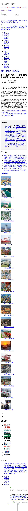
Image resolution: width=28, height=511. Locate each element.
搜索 (17, 14)
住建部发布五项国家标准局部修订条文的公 (15, 167)
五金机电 (23, 463)
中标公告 (16, 71)
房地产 (4, 22)
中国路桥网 (8, 468)
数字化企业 (16, 463)
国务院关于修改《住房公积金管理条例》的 (15, 155)
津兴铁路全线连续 (9, 327)
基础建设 (6, 56)
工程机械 (6, 42)
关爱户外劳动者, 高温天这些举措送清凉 (15, 158)
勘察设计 (6, 37)
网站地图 (6, 484)
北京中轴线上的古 (9, 315)
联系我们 (6, 67)
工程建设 (20, 20)
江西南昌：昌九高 (9, 185)
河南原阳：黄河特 (9, 209)
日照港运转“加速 (8, 362)
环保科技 (6, 54)
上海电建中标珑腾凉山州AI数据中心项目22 (10, 145)
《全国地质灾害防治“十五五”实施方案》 (15, 165)
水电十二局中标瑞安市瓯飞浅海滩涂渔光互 (21, 136)
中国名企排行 (8, 465)
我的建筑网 (10, 467)
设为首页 (3, 10)
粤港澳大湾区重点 (9, 386)
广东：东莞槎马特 (9, 268)
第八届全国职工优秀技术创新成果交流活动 (15, 163)
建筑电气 (15, 22)
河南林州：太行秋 (9, 291)
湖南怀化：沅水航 (9, 197)
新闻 (5, 32)
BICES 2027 (21, 471)
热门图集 (5, 173)
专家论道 (6, 61)
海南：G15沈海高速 (9, 303)
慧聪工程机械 (8, 463)
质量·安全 (6, 66)
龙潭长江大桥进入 (9, 232)
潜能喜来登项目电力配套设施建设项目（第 (21, 127)
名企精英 (6, 62)
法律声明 (6, 481)
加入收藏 (9, 10)
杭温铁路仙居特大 (9, 338)
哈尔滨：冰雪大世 (9, 350)
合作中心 (6, 48)
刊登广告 (6, 479)
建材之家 (17, 467)
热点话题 (6, 64)
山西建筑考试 (16, 465)
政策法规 (6, 34)
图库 (5, 51)
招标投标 (9, 20)
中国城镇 (6, 53)
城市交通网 (24, 467)
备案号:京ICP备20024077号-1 (19, 496)
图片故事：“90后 (8, 409)
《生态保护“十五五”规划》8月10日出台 (14, 162)
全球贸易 (14, 468)
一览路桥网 (13, 470)
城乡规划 (14, 20)
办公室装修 (21, 468)
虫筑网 (15, 471)
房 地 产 (6, 43)
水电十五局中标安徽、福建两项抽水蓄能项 (21, 145)
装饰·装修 (6, 47)
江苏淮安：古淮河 (9, 256)
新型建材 (9, 471)
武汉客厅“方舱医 (8, 397)
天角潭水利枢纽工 (9, 279)
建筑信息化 (9, 22)
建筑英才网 (12, 473)
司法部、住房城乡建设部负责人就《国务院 (15, 157)
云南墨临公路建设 (9, 374)
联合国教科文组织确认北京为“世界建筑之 (15, 170)
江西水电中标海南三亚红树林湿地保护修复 (10, 136)
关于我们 (6, 476)
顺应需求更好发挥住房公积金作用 (13, 168)
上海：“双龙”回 (8, 244)
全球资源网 (20, 470)
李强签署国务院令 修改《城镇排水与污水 (15, 160)
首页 (2, 71)
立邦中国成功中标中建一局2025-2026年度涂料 (21, 132)
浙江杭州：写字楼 (9, 221)
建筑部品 (6, 45)
